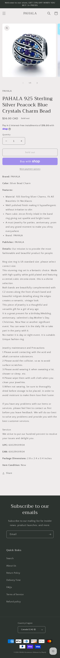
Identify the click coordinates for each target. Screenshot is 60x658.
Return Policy (13, 573)
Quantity (6, 134)
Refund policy (13, 601)
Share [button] (9, 473)
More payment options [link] (30, 169)
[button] (4, 13)
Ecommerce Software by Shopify (35, 652)
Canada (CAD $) (28, 629)
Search (10, 558)
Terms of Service (15, 594)
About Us (11, 566)
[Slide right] (37, 82)
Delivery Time (13, 580)
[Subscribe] (49, 534)
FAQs (9, 587)
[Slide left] (23, 82)
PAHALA (22, 652)
